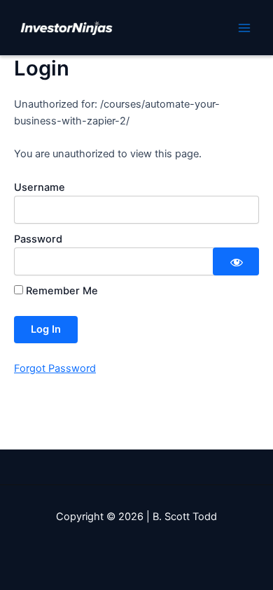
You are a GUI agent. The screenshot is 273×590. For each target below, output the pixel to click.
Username (39, 187)
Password (38, 239)
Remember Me (60, 291)
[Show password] (236, 261)
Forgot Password (55, 368)
